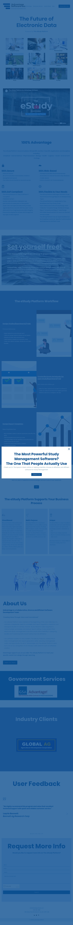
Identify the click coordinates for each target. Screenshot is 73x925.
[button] (69, 449)
